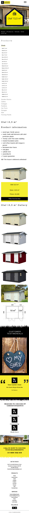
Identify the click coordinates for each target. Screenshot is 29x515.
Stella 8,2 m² (5, 96)
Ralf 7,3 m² (4, 48)
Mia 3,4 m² (4, 90)
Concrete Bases (14, 497)
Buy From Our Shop (15, 198)
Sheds (17, 31)
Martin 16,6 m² (5, 68)
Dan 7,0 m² (4, 55)
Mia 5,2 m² (4, 92)
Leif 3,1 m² (4, 85)
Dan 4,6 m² (4, 52)
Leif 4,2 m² (4, 87)
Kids (2, 112)
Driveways (14, 500)
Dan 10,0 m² (5, 57)
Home (3, 31)
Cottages (4, 104)
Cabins (3, 101)
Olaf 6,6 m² (4, 70)
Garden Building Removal (14, 495)
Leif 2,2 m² (4, 83)
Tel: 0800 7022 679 (14, 467)
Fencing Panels (6, 115)
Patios (14, 498)
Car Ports (4, 108)
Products (10, 31)
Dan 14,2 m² (5, 59)
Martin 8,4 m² (5, 65)
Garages (4, 110)
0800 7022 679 (16, 453)
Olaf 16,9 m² (5, 74)
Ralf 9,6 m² (4, 50)
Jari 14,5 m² (5, 63)
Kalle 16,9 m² (5, 81)
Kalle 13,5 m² (5, 79)
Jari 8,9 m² (4, 61)
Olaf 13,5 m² (5, 72)
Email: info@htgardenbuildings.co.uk (14, 469)
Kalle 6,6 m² (5, 76)
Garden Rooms (6, 99)
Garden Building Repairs (14, 494)
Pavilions (4, 106)
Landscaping (14, 501)
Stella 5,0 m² (5, 94)
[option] (14, 17)
